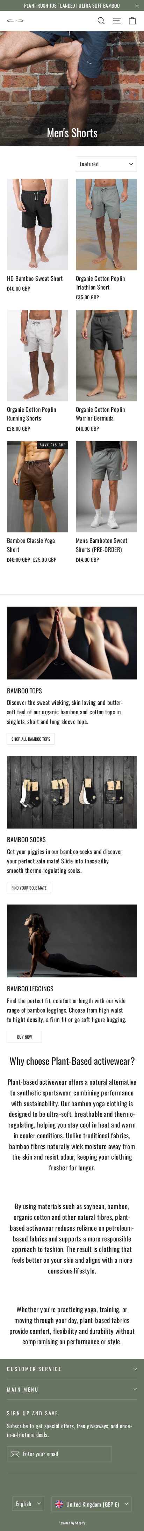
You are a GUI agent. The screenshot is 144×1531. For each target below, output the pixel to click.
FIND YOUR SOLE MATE (29, 888)
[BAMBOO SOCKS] (72, 792)
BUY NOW (24, 1037)
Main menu (22, 1389)
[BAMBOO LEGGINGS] (72, 941)
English (23, 1503)
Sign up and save (32, 1412)
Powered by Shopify (72, 1522)
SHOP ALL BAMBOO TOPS (31, 739)
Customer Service (34, 1368)
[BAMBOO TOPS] (72, 643)
